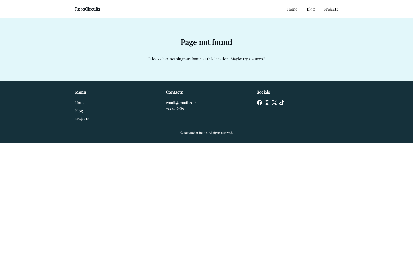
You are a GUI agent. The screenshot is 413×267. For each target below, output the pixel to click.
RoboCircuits (87, 9)
